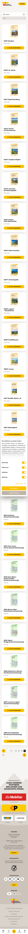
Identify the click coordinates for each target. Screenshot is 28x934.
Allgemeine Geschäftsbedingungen (14, 916)
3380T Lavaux (9, 369)
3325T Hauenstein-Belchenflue (10, 220)
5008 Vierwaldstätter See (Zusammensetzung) (13, 733)
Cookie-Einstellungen (14, 911)
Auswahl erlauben (14, 493)
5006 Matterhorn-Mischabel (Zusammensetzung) (13, 672)
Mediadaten (14, 924)
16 (18, 750)
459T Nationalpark (10, 427)
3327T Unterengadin (11, 280)
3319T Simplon (9, 41)
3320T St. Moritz (9, 70)
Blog (14, 885)
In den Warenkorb (15, 47)
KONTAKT (14, 852)
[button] (14, 931)
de (9, 893)
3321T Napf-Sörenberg (12, 99)
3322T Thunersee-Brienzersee (9, 129)
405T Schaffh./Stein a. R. (12, 398)
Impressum (14, 914)
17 (21, 750)
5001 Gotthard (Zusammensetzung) (11, 516)
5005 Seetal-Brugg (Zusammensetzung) (14, 641)
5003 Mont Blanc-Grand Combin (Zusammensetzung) (11, 578)
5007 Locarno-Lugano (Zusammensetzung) (12, 702)
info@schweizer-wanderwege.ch (14, 840)
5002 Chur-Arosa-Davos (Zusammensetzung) (14, 546)
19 (3, 755)
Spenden (22, 3)
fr (14, 893)
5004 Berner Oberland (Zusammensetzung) (13, 610)
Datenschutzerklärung (14, 919)
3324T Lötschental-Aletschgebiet (10, 189)
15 (15, 750)
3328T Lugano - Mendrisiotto (9, 309)
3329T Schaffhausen (11, 340)
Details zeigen (19, 483)
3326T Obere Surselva (11, 250)
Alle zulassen (14, 488)
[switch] (24, 467)
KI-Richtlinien (14, 921)
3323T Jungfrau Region (12, 159)
